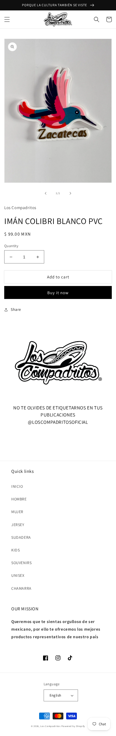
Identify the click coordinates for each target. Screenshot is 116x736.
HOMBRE (19, 499)
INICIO (17, 486)
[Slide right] (70, 193)
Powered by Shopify (73, 726)
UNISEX (17, 575)
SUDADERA (21, 537)
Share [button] (16, 309)
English (55, 695)
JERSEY (17, 524)
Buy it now (58, 292)
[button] (7, 19)
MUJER (17, 511)
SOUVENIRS (21, 562)
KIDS (15, 550)
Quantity (11, 245)
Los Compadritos (50, 726)
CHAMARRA (21, 588)
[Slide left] (45, 193)
